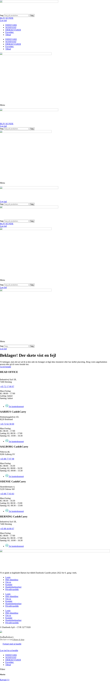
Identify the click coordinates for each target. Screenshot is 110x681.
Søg (1, 15)
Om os (8, 582)
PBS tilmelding (11, 580)
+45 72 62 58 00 (7, 424)
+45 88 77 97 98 (7, 459)
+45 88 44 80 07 (7, 528)
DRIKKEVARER (13, 30)
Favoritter (9, 32)
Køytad (4, 680)
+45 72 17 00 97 (7, 386)
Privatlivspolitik (12, 589)
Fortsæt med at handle (12, 644)
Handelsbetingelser (13, 587)
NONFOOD (10, 27)
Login (7, 577)
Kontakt (8, 584)
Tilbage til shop (18, 640)
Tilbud (8, 35)
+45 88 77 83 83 (7, 494)
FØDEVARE (11, 25)
